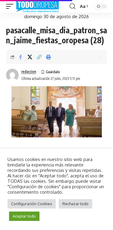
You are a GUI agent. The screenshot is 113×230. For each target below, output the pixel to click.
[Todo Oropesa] (37, 6)
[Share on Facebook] (20, 57)
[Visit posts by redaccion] (12, 75)
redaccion (28, 71)
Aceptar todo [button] (24, 216)
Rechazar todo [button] (75, 203)
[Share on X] (30, 57)
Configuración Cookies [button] (31, 203)
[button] (11, 6)
